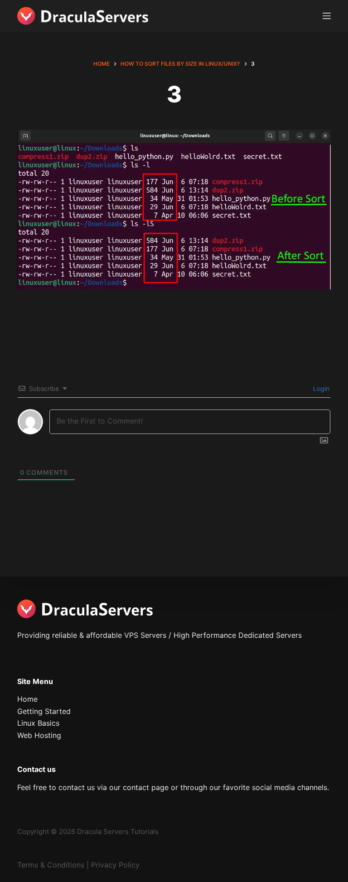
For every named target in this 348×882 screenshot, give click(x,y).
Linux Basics (38, 723)
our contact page (139, 787)
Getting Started (44, 711)
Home (27, 699)
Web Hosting (39, 735)
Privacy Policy (115, 864)
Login (320, 388)
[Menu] (327, 16)
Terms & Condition (49, 864)
